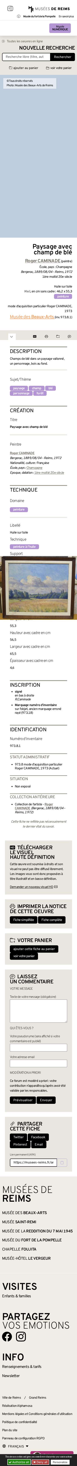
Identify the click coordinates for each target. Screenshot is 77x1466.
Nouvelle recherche (47, 48)
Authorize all (20, 1462)
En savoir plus (66, 16)
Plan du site (9, 1430)
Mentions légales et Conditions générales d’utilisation (37, 1414)
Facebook (38, 1137)
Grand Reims (37, 1398)
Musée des (24, 1213)
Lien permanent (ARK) (23, 1155)
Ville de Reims (11, 1398)
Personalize (60, 1462)
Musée (60, 28)
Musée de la (37, 1231)
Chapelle (19, 1249)
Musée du (32, 1240)
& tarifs (21, 1366)
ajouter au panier (25, 68)
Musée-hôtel (26, 1258)
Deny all (41, 1462)
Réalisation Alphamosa (17, 1406)
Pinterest (20, 1145)
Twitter (18, 1137)
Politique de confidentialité (19, 1422)
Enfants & (16, 1296)
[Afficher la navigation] (10, 9)
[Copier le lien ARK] (62, 1163)
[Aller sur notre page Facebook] (7, 1336)
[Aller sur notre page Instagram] (21, 1336)
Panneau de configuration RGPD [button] (23, 1438)
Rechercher (62, 57)
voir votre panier (60, 68)
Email (39, 1145)
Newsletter (11, 1376)
